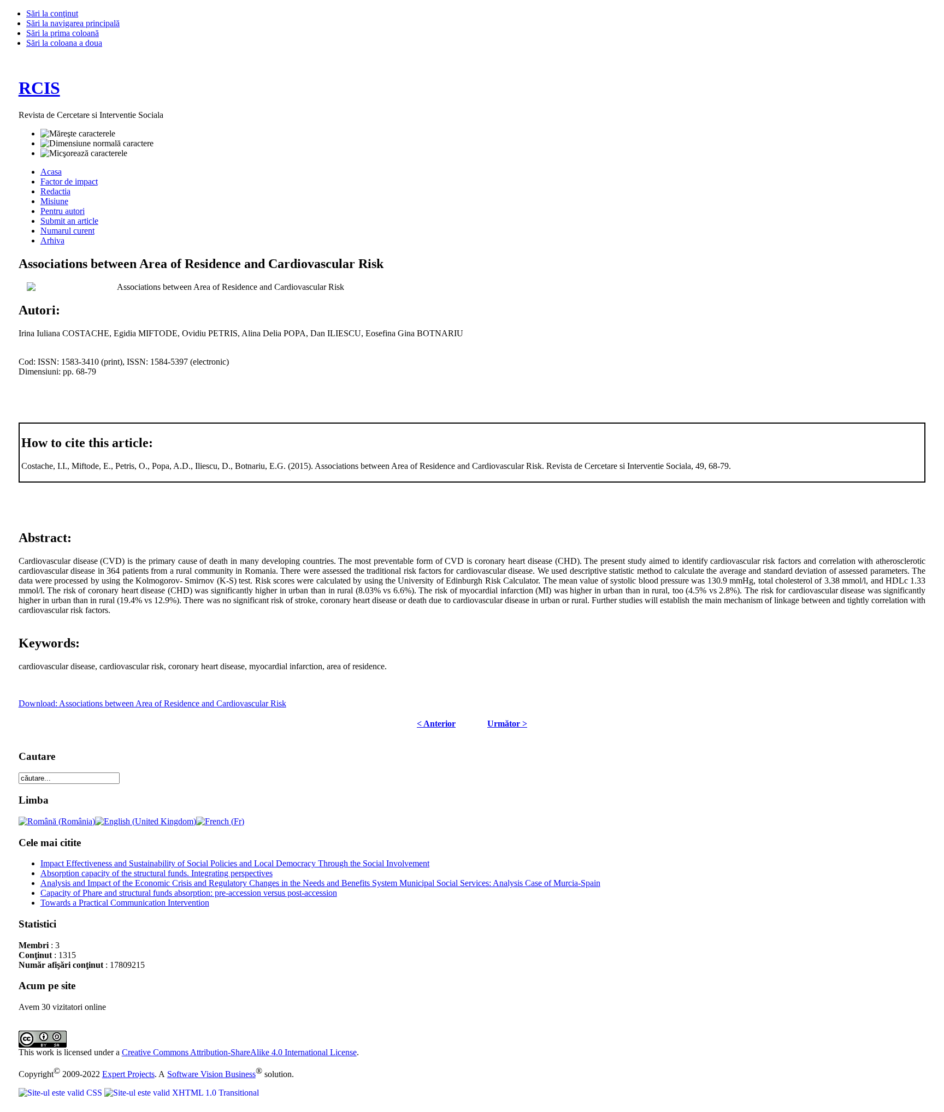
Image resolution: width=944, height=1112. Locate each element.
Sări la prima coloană (62, 33)
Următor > (507, 723)
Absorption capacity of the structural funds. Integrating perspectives (156, 873)
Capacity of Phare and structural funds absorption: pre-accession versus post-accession (188, 892)
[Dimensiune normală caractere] (97, 143)
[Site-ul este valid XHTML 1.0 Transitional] (181, 1092)
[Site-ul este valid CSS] (61, 1092)
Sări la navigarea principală (73, 23)
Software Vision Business (211, 1074)
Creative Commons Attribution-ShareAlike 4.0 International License (239, 1052)
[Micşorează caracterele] (83, 153)
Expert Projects (128, 1074)
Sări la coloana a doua (64, 42)
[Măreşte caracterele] (77, 134)
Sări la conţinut (52, 13)
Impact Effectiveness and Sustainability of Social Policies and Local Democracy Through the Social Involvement (234, 863)
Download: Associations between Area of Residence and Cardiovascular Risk (152, 703)
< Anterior (436, 723)
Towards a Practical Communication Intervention (124, 902)
